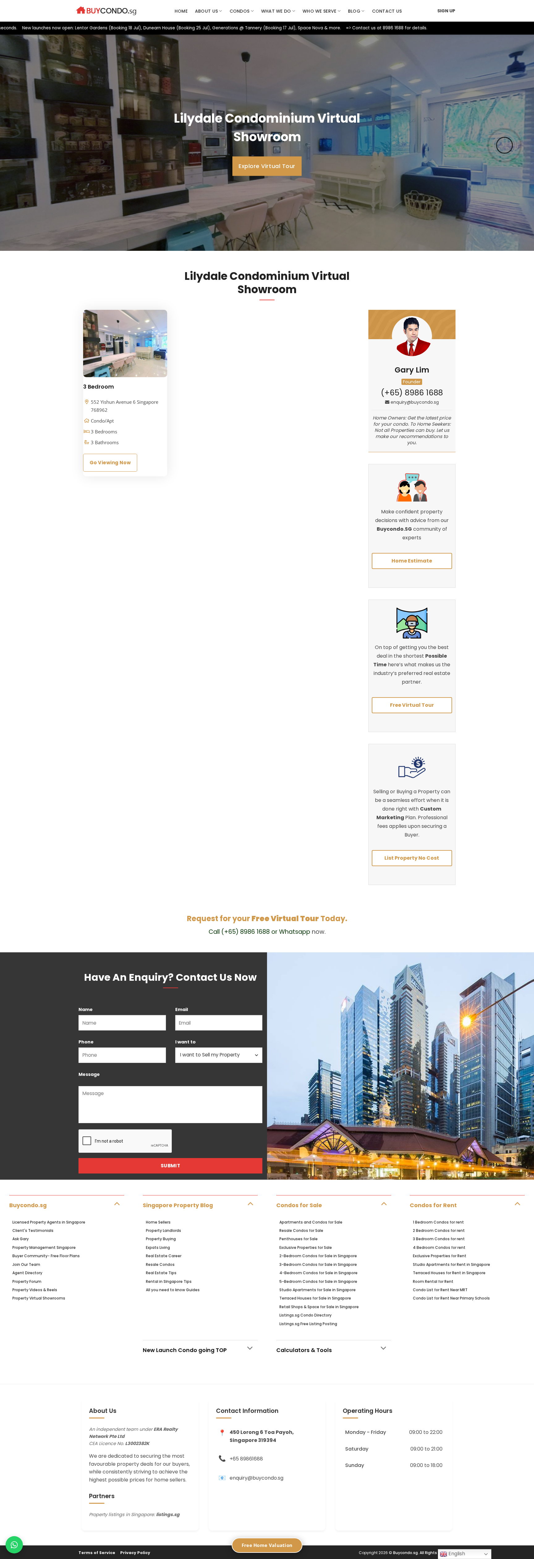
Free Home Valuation (267, 1545)
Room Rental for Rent (433, 1281)
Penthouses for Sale (298, 1238)
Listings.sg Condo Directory (305, 1315)
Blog (354, 11)
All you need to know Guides (173, 1289)
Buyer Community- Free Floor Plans (46, 1255)
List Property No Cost (411, 858)
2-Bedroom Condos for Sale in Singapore (318, 1255)
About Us (206, 11)
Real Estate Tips (161, 1272)
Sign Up (446, 11)
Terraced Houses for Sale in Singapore (315, 1298)
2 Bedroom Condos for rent (439, 1230)
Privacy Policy (135, 1552)
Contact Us (387, 11)
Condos (240, 11)
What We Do (276, 11)
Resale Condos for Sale (301, 1230)
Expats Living (158, 1247)
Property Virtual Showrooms (38, 1298)
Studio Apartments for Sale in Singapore (317, 1289)
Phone (86, 1042)
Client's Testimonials (32, 1230)
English (456, 1553)
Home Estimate (412, 560)
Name (85, 1009)
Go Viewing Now (110, 462)
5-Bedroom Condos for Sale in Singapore (318, 1281)
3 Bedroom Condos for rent (439, 1238)
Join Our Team (26, 1264)
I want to (185, 1042)
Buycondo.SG (394, 529)
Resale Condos (160, 1264)
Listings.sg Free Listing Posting (308, 1323)
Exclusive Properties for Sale (305, 1247)
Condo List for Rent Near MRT (440, 1289)
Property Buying (161, 1238)
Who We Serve (319, 11)
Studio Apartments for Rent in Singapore (451, 1264)
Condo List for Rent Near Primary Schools (451, 1298)
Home (181, 11)
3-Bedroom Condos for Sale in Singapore (318, 1264)
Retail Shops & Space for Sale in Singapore (319, 1306)
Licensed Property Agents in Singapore (48, 1222)
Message (89, 1074)
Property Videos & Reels (34, 1289)
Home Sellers (158, 1222)
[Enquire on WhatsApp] (14, 1544)
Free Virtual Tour (412, 705)
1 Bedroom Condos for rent (438, 1222)
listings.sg (168, 1514)
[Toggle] (117, 1203)
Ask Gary (20, 1238)
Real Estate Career (163, 1255)
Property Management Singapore (44, 1247)
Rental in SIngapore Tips (169, 1281)
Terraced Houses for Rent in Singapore (449, 1272)
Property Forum (26, 1281)
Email (181, 1009)
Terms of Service (96, 1552)
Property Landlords (163, 1230)
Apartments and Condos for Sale (310, 1222)
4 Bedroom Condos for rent (439, 1247)
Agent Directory (27, 1272)
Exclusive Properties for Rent (439, 1255)
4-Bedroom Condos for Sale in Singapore (318, 1272)
